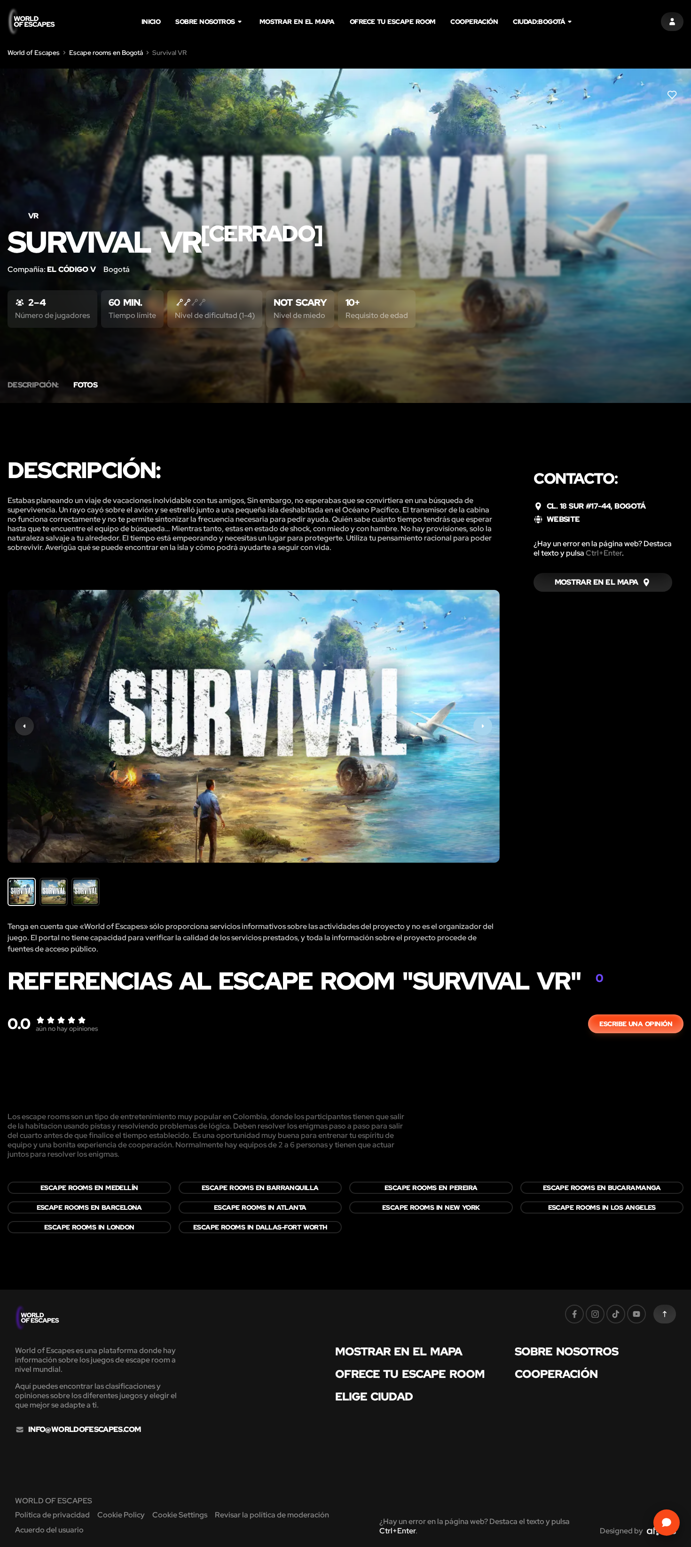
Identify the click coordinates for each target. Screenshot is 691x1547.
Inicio (151, 21)
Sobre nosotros (205, 21)
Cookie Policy (121, 1515)
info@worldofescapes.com (84, 1429)
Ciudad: (539, 21)
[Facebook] (574, 1314)
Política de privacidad (52, 1515)
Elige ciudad (374, 1396)
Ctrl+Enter (604, 553)
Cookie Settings (179, 1515)
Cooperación (474, 21)
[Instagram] (595, 1314)
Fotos (85, 385)
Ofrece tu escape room (393, 21)
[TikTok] (615, 1314)
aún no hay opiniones (67, 1028)
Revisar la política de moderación (272, 1515)
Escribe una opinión (635, 1024)
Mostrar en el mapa (297, 21)
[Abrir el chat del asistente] (666, 1522)
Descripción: (33, 385)
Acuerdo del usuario (49, 1530)
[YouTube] (636, 1314)
